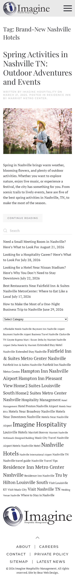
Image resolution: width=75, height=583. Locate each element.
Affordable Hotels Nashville (17, 328)
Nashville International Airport (36, 454)
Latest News (51, 562)
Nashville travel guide (17, 461)
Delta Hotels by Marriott (23, 345)
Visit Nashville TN (44, 489)
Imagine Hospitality (40, 91)
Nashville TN (60, 454)
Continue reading (23, 218)
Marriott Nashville (58, 432)
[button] (68, 8)
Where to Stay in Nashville (37, 495)
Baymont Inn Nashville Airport (48, 328)
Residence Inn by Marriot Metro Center (37, 96)
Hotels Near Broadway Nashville (32, 411)
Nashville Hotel (30, 446)
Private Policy (51, 554)
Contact (16, 554)
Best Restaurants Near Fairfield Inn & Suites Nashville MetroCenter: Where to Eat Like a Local (36, 291)
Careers (49, 547)
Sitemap (19, 562)
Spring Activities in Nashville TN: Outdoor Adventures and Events (37, 68)
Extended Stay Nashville (31, 352)
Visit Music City (17, 489)
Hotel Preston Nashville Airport (38, 406)
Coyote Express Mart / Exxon (22, 339)
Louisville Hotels (15, 432)
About (23, 547)
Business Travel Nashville (45, 334)
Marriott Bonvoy (38, 432)
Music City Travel (45, 438)
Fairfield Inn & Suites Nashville (22, 365)
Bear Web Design (47, 572)
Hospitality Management (41, 399)
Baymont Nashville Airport (17, 334)
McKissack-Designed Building (18, 438)
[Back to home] (26, 8)
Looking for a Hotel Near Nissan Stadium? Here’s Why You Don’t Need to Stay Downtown (34, 272)
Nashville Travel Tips (44, 461)
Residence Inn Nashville (39, 476)
